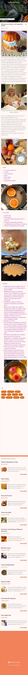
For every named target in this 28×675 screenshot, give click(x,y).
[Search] (26, 3)
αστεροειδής (11, 391)
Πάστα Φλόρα (5, 479)
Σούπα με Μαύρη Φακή (7, 565)
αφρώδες (17, 391)
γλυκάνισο (14, 394)
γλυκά (9, 394)
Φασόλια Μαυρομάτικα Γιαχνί (9, 462)
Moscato (4, 391)
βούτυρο (4, 394)
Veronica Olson (17, 665)
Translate (11, 20)
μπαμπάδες (9, 397)
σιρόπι (22, 397)
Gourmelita (14, 2)
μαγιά (3, 397)
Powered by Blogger (15, 662)
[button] (26, 24)
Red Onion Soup (6, 548)
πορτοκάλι (16, 397)
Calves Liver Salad (6, 513)
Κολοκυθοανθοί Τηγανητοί (8, 599)
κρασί (20, 394)
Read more (23, 474)
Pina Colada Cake (6, 615)
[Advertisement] (14, 443)
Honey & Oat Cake (6, 496)
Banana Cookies (5, 582)
